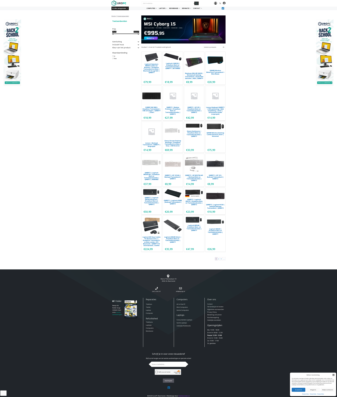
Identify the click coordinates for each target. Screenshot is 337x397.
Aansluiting (117, 42)
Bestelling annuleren (214, 315)
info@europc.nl (180, 291)
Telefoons (149, 322)
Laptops (162, 8)
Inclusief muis (118, 45)
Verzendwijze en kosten (215, 307)
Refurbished (173, 8)
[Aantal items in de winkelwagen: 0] (220, 3)
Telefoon (149, 304)
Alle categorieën (120, 8)
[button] (333, 375)
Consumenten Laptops (184, 320)
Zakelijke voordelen (214, 320)
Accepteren (298, 390)
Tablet (148, 307)
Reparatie (185, 8)
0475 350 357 (156, 291)
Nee (115, 58)
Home (113, 16)
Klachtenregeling (213, 317)
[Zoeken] (196, 3)
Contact (196, 8)
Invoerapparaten (123, 16)
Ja (114, 56)
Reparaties (151, 299)
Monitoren (149, 331)
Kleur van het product (121, 48)
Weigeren (313, 390)
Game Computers (183, 310)
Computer (149, 313)
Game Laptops (182, 323)
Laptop (148, 310)
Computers (151, 8)
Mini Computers (182, 307)
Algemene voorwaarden (215, 309)
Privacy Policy (305, 394)
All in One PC (181, 304)
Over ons (211, 299)
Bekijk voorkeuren (327, 390)
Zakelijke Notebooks (184, 326)
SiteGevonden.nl (184, 396)
